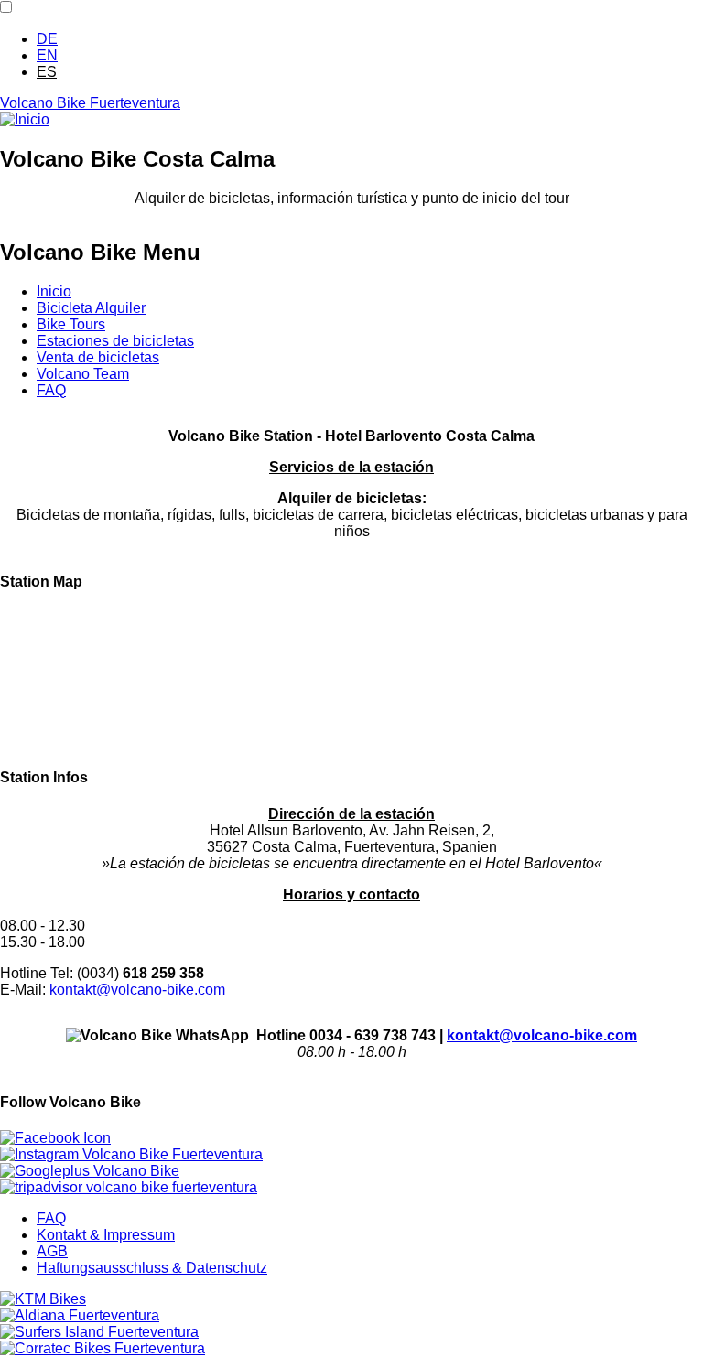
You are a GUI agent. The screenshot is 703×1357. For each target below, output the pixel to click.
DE (47, 39)
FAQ (51, 390)
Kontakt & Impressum (106, 1235)
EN (47, 55)
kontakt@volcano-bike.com (137, 989)
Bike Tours (71, 324)
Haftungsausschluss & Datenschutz (152, 1268)
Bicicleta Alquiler (91, 308)
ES (47, 72)
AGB (52, 1251)
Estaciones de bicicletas (115, 341)
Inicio (54, 291)
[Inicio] (24, 119)
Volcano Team (83, 374)
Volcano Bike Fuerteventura (90, 103)
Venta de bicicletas (98, 357)
